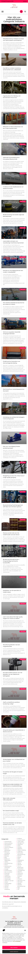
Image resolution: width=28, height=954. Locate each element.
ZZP (18, 889)
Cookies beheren (14, 951)
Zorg (18, 887)
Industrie (6, 885)
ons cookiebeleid (17, 941)
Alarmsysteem (7, 844)
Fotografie (6, 874)
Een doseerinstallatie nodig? (11, 810)
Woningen (20, 881)
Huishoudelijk (7, 883)
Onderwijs (19, 851)
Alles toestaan (14, 947)
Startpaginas (20, 860)
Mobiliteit (19, 848)
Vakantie (19, 871)
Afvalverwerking (8, 843)
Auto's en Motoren (8, 847)
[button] (25, 930)
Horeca (6, 882)
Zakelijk (19, 883)
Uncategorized (21, 870)
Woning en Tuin (21, 880)
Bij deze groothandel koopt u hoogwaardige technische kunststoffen (11, 561)
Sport (18, 858)
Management (20, 842)
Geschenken (7, 876)
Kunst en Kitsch (21, 840)
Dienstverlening (8, 863)
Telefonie (19, 861)
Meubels (19, 847)
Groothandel (7, 879)
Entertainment (8, 870)
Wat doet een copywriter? (8, 904)
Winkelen (19, 879)
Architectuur (7, 846)
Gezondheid (7, 877)
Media (18, 845)
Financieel (7, 873)
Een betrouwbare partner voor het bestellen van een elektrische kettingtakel (12, 674)
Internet (6, 886)
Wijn (18, 877)
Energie (6, 869)
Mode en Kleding (21, 850)
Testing (19, 863)
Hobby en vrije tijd (8, 880)
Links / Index (20, 841)
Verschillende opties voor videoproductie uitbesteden (14, 901)
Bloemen (6, 856)
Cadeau (6, 861)
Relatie (19, 857)
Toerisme (19, 864)
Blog (5, 857)
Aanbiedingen (7, 841)
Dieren (6, 864)
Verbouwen (20, 873)
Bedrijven (6, 854)
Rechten (19, 855)
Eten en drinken (8, 872)
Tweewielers (20, 868)
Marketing (19, 844)
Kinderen (19, 838)
